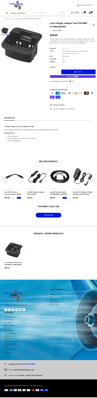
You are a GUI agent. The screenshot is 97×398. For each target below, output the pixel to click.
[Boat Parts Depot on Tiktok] (23, 309)
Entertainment (8, 330)
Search (52, 294)
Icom (63, 59)
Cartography (8, 322)
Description (9, 118)
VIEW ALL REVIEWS (57, 30)
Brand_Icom (75, 51)
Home (6, 18)
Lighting (6, 336)
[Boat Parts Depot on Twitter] (13, 309)
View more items (49, 215)
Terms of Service (55, 305)
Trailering (7, 352)
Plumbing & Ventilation (11, 344)
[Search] (61, 12)
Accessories (8, 189)
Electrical (7, 328)
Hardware (7, 338)
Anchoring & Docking (10, 317)
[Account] (72, 12)
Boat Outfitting (8, 319)
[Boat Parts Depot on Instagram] (9, 309)
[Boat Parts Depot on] (16, 309)
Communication (83, 51)
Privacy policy (54, 299)
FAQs (51, 297)
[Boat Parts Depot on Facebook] (5, 309)
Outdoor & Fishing (9, 333)
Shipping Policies (55, 302)
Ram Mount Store (9, 349)
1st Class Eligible (66, 51)
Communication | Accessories (70, 53)
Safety (6, 347)
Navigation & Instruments (12, 341)
